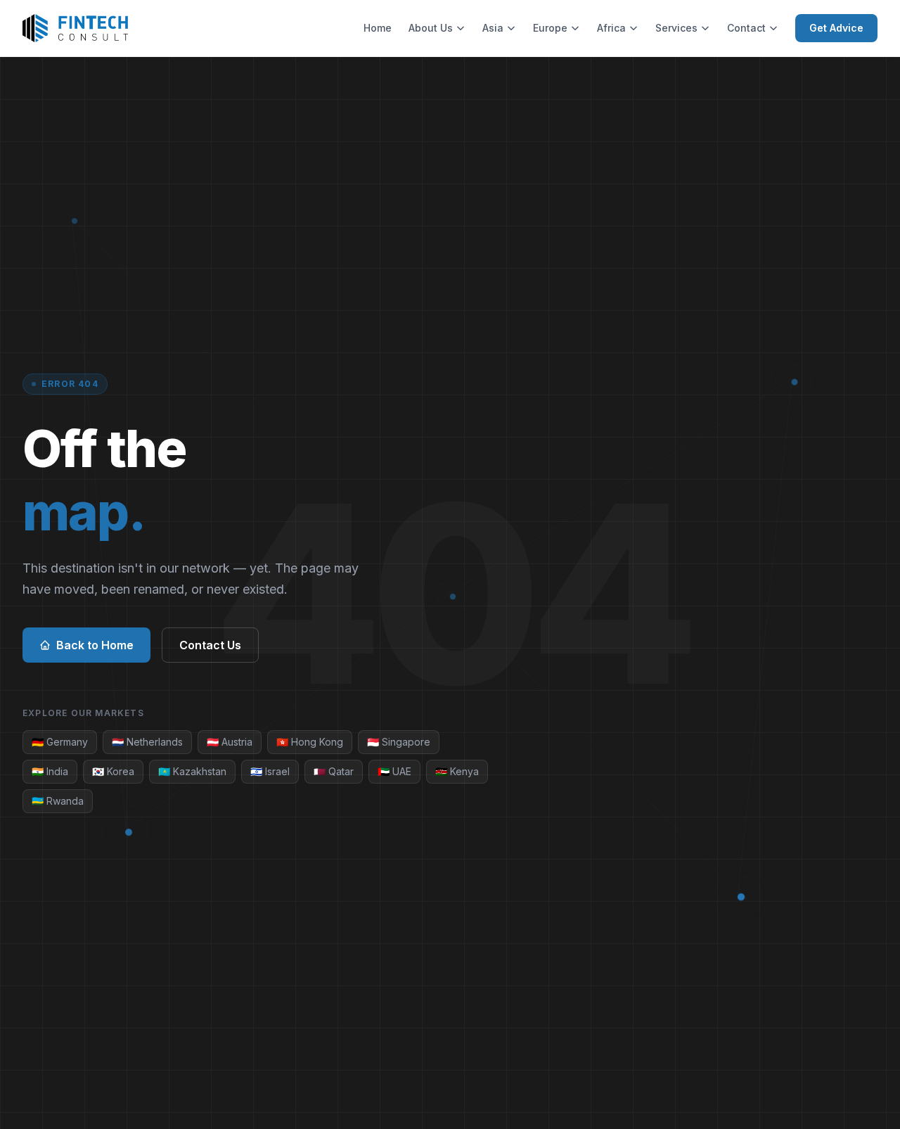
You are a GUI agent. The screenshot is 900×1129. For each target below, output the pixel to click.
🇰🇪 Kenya (457, 771)
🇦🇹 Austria (229, 742)
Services (676, 28)
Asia (492, 28)
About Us (431, 28)
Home (378, 28)
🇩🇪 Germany (60, 742)
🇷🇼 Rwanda (58, 801)
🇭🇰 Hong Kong (309, 742)
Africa (611, 28)
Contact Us (210, 645)
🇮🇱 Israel (270, 771)
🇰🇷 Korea (113, 771)
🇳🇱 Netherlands (147, 742)
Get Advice (836, 28)
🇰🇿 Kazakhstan (192, 771)
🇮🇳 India (50, 771)
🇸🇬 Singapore (398, 742)
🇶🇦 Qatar (334, 771)
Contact (746, 28)
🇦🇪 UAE (394, 771)
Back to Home (95, 645)
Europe (550, 28)
